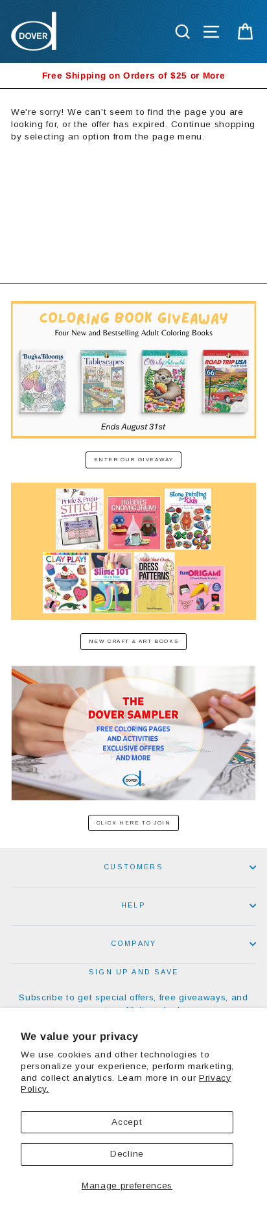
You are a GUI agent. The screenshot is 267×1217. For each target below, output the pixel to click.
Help (133, 905)
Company (133, 943)
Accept (126, 1122)
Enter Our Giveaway (134, 460)
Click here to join (134, 823)
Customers (133, 867)
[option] (133, 75)
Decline (127, 1154)
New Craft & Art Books (134, 641)
